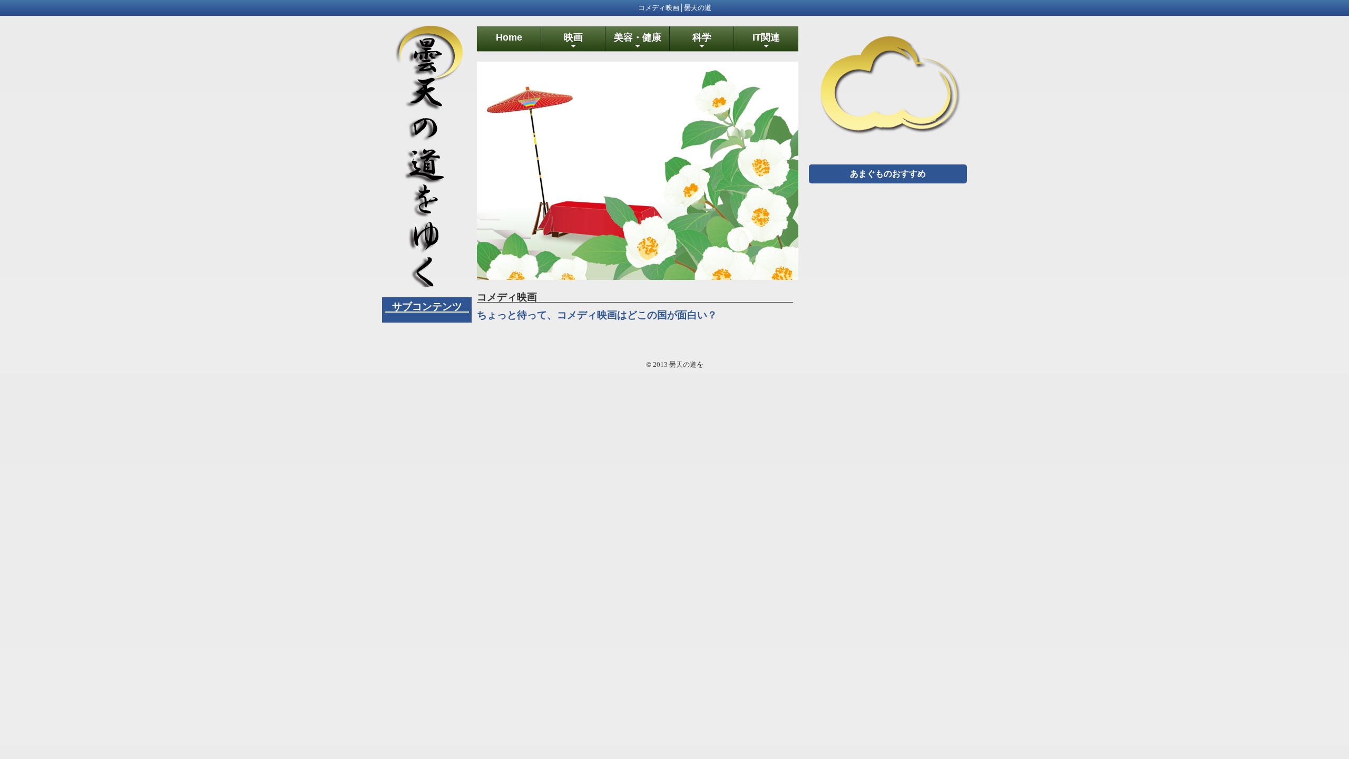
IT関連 (766, 41)
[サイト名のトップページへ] (427, 283)
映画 (573, 41)
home (509, 37)
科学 (701, 41)
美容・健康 (637, 41)
